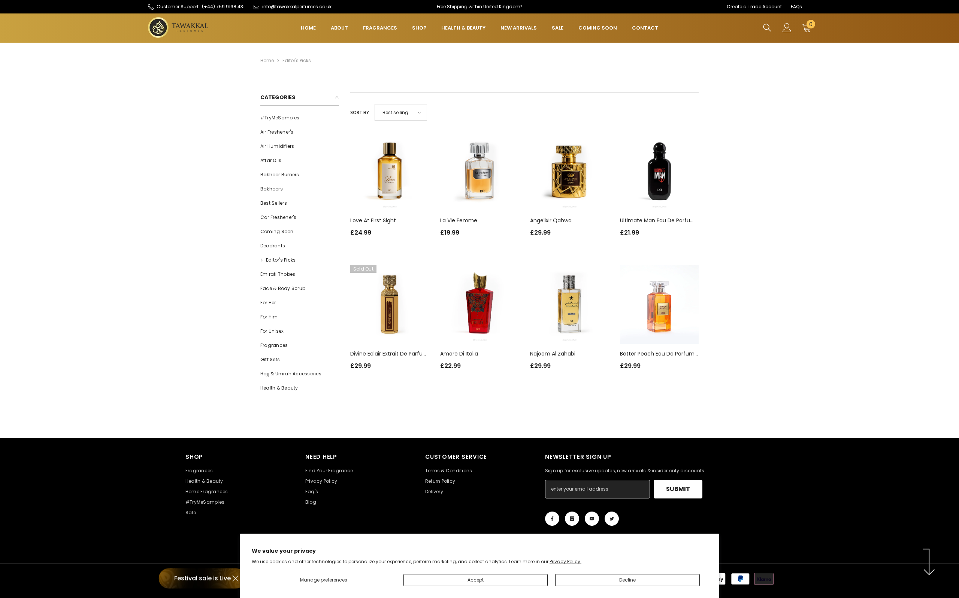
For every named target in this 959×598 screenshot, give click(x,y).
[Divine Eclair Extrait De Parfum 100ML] (389, 304)
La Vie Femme (458, 220)
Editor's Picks (296, 60)
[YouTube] (592, 519)
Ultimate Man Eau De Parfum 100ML (658, 221)
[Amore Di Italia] (479, 304)
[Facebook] (552, 519)
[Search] (767, 27)
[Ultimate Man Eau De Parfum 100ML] (659, 171)
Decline (627, 580)
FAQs (796, 6)
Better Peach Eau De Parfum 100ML (657, 354)
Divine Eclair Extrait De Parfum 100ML (389, 354)
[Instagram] (572, 519)
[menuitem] (299, 118)
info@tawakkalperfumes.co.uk (297, 6)
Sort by (359, 112)
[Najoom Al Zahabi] (569, 304)
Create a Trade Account (754, 6)
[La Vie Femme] (479, 171)
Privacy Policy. (565, 561)
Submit (678, 489)
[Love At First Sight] (389, 171)
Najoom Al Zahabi (552, 353)
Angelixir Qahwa (551, 220)
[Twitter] (612, 519)
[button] (401, 112)
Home (267, 60)
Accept (476, 580)
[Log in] (787, 27)
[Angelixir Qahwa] (569, 171)
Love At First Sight (373, 220)
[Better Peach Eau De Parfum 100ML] (659, 304)
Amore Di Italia (459, 353)
